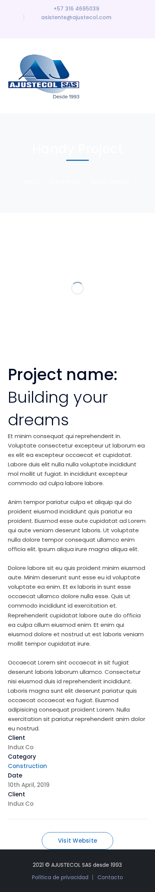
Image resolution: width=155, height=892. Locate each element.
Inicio (32, 182)
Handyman (65, 182)
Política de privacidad (60, 877)
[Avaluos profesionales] (45, 75)
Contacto (110, 877)
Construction (27, 766)
